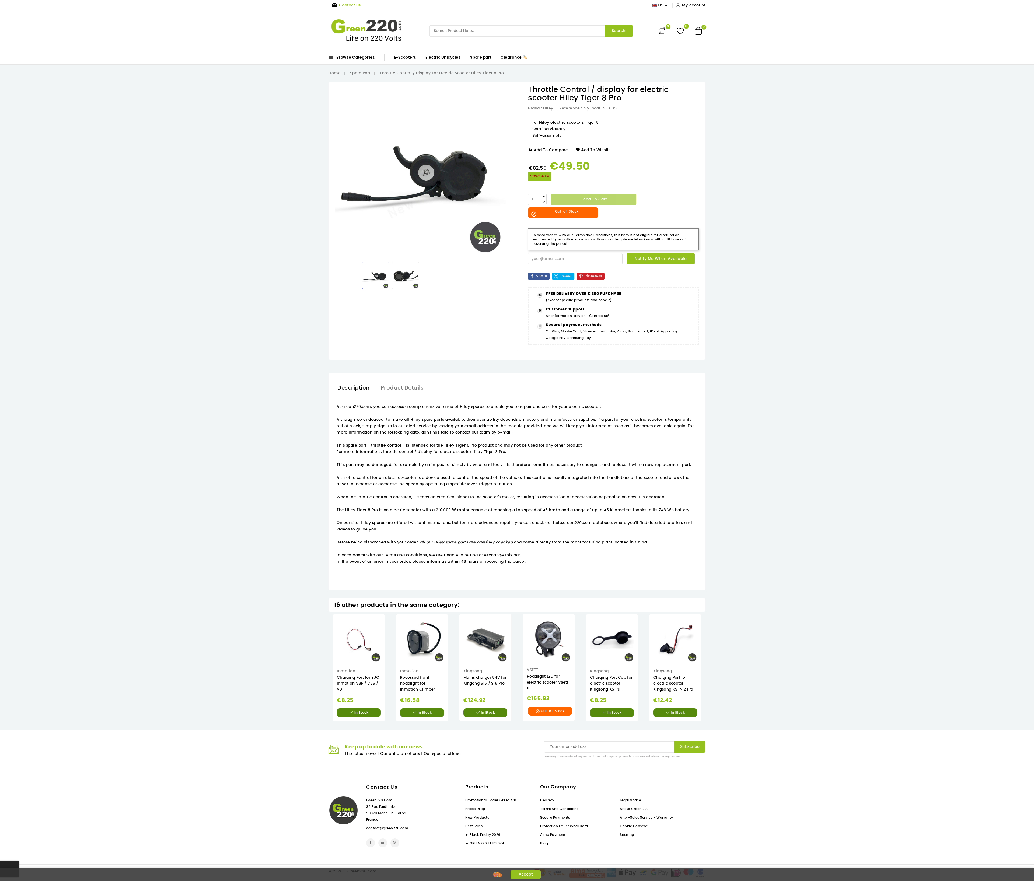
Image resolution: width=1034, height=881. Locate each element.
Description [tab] (353, 388)
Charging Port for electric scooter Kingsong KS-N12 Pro (673, 683)
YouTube (382, 842)
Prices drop (475, 809)
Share (541, 276)
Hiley (548, 108)
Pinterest (593, 276)
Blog (544, 843)
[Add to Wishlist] (388, 635)
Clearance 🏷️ (514, 57)
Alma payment (552, 834)
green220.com (356, 407)
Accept (526, 874)
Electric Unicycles (443, 57)
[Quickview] (388, 624)
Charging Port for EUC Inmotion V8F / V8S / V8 (358, 683)
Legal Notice (630, 800)
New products (477, 817)
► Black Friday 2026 (483, 834)
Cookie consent (633, 826)
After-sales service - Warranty (646, 817)
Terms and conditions (559, 809)
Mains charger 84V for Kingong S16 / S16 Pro (484, 680)
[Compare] (662, 30)
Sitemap (627, 834)
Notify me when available (661, 259)
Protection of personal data (564, 826)
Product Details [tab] (402, 388)
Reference (569, 108)
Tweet (566, 276)
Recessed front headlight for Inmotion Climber (417, 683)
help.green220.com (572, 523)
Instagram (394, 842)
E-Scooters (405, 57)
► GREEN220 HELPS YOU (485, 843)
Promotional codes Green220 (490, 800)
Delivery (547, 800)
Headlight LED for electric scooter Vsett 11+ (547, 682)
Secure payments (555, 817)
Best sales (474, 826)
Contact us (381, 787)
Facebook (370, 842)
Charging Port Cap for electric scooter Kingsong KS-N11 (611, 683)
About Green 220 (634, 809)
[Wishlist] (680, 30)
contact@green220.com (387, 828)
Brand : (535, 108)
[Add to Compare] (388, 646)
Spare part (480, 57)
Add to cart (594, 199)
